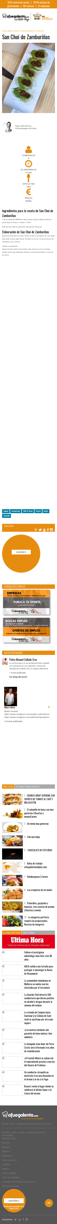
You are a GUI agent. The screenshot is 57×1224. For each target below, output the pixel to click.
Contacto (6, 1164)
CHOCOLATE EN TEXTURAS (39, 850)
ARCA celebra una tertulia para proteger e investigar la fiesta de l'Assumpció (38, 970)
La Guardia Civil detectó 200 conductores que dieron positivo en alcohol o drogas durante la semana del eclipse (39, 1000)
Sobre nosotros (9, 1160)
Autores (6, 1151)
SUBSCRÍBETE (21, 552)
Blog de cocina (9, 1138)
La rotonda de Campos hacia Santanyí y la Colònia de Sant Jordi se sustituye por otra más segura (38, 1017)
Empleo (5, 1168)
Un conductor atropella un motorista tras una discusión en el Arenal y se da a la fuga (39, 1075)
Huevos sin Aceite (10, 1186)
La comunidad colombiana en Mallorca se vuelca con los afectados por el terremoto (37, 984)
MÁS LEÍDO (8, 786)
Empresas (7, 1155)
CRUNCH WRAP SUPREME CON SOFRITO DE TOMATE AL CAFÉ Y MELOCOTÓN (39, 799)
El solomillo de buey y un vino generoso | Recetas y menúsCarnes (39, 813)
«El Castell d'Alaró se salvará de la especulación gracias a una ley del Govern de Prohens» (39, 1061)
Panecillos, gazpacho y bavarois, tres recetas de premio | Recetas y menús (39, 906)
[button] (5, 705)
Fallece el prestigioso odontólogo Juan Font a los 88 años (38, 955)
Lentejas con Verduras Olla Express (19, 1181)
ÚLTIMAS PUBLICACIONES (28, 786)
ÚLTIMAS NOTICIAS (11, 932)
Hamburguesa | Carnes (37, 876)
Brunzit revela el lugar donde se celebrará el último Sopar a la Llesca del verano (39, 1089)
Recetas (6, 1142)
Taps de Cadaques (11, 1177)
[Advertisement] (28, 383)
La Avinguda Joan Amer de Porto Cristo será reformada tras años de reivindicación (39, 1047)
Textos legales (9, 1173)
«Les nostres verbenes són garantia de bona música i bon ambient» (38, 1033)
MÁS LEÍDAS (28, 932)
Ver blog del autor (18, 676)
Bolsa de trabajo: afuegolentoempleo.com (35, 865)
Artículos (6, 1147)
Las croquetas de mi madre (39, 890)
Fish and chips (33, 837)
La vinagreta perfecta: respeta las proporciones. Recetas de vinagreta (36, 920)
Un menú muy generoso (38, 823)
